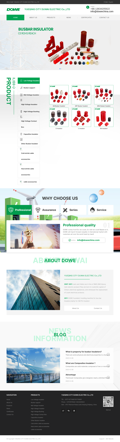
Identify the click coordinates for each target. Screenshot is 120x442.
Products (9, 405)
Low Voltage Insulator (37, 399)
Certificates (10, 411)
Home (8, 399)
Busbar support (35, 402)
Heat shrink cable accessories (40, 426)
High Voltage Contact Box (39, 414)
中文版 (106, 2)
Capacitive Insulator (37, 417)
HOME (15, 17)
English (111, 2)
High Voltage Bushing (37, 411)
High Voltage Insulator (37, 408)
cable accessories (36, 429)
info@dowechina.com (101, 11)
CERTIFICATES (86, 17)
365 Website (109, 439)
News (8, 408)
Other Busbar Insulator (38, 420)
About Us (75, 308)
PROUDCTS (51, 17)
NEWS (68, 17)
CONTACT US (104, 17)
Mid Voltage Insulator (37, 405)
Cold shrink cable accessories (40, 423)
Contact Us (98, 308)
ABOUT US (33, 17)
